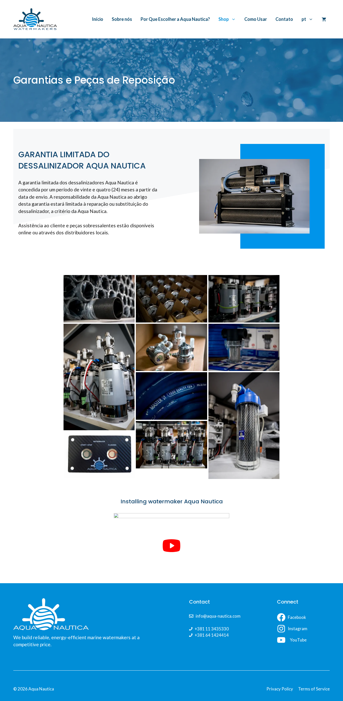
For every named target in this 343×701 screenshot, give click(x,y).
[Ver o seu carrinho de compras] (323, 19)
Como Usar (255, 19)
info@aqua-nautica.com (218, 616)
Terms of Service (314, 688)
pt (304, 19)
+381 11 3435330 (212, 628)
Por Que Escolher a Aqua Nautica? (175, 19)
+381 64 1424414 (212, 635)
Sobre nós (122, 19)
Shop (223, 19)
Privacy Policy (279, 688)
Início (97, 19)
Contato (284, 19)
